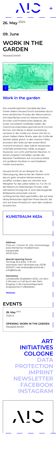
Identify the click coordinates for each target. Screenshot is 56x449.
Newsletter (33, 378)
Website (10, 292)
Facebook (36, 384)
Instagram (35, 391)
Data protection (34, 362)
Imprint (40, 372)
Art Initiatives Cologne (36, 347)
